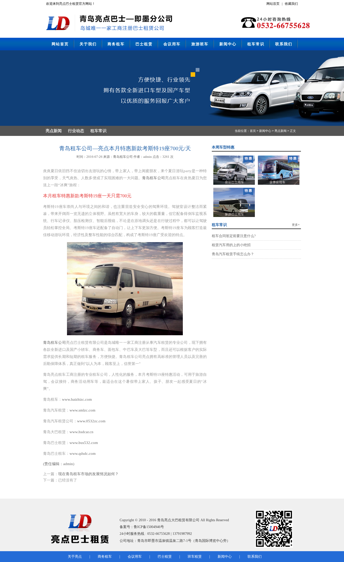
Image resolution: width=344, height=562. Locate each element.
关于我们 (88, 44)
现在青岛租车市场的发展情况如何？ (88, 474)
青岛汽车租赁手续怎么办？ (233, 254)
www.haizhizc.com (77, 399)
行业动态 (76, 131)
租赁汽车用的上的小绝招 (231, 245)
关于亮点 (75, 556)
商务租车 (116, 44)
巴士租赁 (144, 44)
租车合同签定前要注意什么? (234, 236)
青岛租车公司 (153, 178)
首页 (253, 131)
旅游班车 (200, 44)
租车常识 (255, 44)
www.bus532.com (84, 443)
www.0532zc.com (91, 421)
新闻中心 (227, 44)
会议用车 (172, 44)
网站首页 (273, 4)
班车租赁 (195, 556)
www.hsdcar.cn (81, 432)
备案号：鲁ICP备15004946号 (142, 527)
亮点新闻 (54, 131)
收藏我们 (291, 4)
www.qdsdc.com (83, 454)
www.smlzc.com (82, 410)
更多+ (296, 225)
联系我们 (283, 44)
